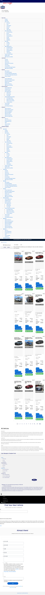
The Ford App (7, 103)
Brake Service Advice (10, 99)
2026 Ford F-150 (7, 113)
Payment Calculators (8, 81)
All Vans (8, 42)
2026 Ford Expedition (8, 111)
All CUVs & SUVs (9, 32)
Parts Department (8, 91)
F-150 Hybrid (9, 25)
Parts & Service (4, 86)
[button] (21, 127)
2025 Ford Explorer (8, 112)
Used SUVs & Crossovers (9, 63)
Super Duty (9, 29)
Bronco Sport (9, 34)
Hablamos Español (5, 126)
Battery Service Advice (10, 100)
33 (37, 423)
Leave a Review (7, 235)
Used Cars (3, 58)
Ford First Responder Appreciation (11, 73)
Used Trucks (7, 61)
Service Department (8, 87)
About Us (3, 117)
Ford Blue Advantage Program (10, 67)
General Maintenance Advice (10, 96)
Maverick (8, 26)
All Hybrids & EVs (10, 47)
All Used (6, 59)
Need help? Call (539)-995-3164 (22, 593)
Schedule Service (8, 89)
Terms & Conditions (12, 571)
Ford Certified (7, 65)
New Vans (6, 41)
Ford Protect (7, 104)
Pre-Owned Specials (8, 72)
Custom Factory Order (9, 54)
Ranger (8, 28)
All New (6, 19)
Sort (21, 244)
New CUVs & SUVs (8, 30)
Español (1, 0)
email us (17, 569)
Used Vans (6, 64)
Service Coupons (8, 76)
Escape (8, 37)
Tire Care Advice (9, 102)
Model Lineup (7, 55)
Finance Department (8, 78)
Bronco (8, 33)
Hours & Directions (8, 120)
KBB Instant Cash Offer (9, 56)
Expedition (8, 39)
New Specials (7, 70)
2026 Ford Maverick (8, 114)
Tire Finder (8, 95)
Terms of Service (12, 587)
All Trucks (8, 23)
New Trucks (7, 21)
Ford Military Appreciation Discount (11, 74)
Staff (6, 122)
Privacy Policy (6, 571)
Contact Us (7, 125)
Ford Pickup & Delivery (9, 105)
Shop (2, 457)
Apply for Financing (8, 83)
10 (34, 423)
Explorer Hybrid (9, 48)
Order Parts (9, 92)
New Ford (3, 17)
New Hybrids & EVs (8, 46)
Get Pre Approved (19, 287)
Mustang (6, 20)
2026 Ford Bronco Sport (9, 109)
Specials (3, 69)
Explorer (8, 38)
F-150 (7, 24)
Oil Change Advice (10, 98)
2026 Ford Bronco (8, 108)
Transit (8, 45)
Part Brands (9, 94)
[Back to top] (1, 494)
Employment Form (8, 121)
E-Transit (8, 43)
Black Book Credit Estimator (10, 191)
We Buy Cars (7, 82)
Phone (5, 576)
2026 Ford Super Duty (8, 116)
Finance (3, 77)
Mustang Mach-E (9, 36)
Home (2, 242)
